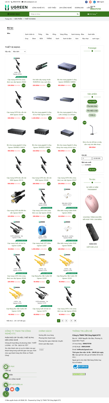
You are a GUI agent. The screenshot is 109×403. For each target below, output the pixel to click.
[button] (101, 2)
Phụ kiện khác (92, 106)
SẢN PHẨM (18, 19)
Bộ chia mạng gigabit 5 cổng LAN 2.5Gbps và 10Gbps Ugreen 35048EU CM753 (67, 113)
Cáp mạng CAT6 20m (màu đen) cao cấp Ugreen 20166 (41, 212)
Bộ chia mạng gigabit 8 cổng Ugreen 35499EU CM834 (16, 146)
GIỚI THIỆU (52, 8)
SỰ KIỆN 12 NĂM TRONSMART (92, 188)
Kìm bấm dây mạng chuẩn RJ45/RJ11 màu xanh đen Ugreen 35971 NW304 (42, 81)
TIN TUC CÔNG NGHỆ (13, 379)
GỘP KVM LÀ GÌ (92, 247)
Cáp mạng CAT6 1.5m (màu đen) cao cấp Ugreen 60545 (66, 310)
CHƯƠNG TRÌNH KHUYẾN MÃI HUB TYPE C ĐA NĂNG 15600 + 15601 (92, 218)
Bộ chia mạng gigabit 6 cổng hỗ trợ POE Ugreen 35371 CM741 (41, 113)
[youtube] (91, 2)
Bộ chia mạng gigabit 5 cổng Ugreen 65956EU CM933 (67, 81)
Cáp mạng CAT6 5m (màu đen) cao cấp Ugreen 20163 (16, 81)
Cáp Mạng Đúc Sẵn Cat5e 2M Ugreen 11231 (16, 310)
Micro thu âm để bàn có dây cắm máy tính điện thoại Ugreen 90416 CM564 (92, 143)
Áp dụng (92, 169)
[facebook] (87, 2)
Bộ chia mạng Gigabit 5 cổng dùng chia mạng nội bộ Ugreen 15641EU (67, 146)
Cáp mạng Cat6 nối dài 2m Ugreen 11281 (16, 244)
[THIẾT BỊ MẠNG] (16, 8)
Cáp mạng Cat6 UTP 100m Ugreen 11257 (42, 244)
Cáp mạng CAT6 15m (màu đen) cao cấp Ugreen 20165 (16, 277)
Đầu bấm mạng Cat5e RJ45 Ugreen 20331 (66, 212)
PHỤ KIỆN (92, 101)
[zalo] (95, 2)
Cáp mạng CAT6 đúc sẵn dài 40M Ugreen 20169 (16, 113)
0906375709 (16, 2)
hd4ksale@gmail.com (30, 2)
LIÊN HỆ (8, 371)
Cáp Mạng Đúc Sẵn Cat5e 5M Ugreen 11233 (42, 277)
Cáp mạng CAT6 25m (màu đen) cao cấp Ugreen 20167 (66, 179)
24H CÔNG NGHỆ (65, 8)
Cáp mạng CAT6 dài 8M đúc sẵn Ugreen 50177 (16, 212)
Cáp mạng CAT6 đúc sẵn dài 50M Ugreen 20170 (16, 179)
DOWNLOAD (79, 8)
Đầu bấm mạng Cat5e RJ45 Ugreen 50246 (66, 244)
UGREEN (88, 165)
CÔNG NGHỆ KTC (38, 8)
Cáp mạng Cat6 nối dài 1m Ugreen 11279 (42, 310)
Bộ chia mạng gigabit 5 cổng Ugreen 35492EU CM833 (41, 146)
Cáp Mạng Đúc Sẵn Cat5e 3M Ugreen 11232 (67, 277)
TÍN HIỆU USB (92, 111)
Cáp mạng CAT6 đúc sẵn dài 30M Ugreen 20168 (41, 179)
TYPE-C (92, 115)
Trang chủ (8, 19)
